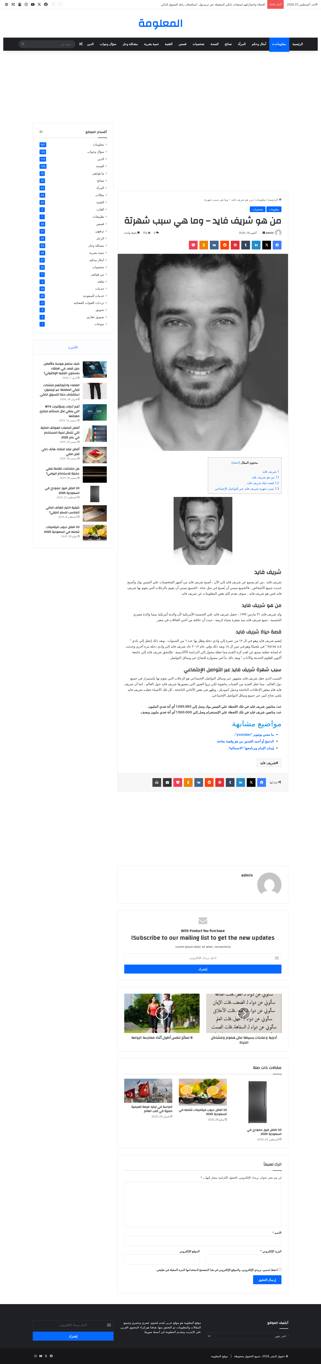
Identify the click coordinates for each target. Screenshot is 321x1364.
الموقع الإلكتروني (189, 1251)
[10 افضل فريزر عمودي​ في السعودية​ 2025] (257, 1102)
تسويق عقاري (95, 317)
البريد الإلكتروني (270, 1251)
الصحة (215, 44)
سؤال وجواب (108, 44)
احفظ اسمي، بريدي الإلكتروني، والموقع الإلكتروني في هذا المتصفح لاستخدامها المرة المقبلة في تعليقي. (217, 1270)
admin (270, 232)
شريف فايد (270, 471)
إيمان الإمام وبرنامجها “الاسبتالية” (251, 748)
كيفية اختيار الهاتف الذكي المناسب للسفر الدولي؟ (62, 510)
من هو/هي (97, 274)
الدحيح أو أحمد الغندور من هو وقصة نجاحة (245, 741)
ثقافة (101, 281)
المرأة (242, 44)
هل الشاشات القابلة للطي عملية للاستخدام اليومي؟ (62, 471)
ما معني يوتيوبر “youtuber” (254, 734)
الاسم (277, 1232)
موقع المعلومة (219, 1356)
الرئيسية (297, 44)
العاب (100, 209)
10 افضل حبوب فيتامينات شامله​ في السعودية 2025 (203, 1112)
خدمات (99, 288)
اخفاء (236, 462)
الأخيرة (73, 347)
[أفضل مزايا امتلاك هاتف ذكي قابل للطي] (95, 455)
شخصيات (198, 44)
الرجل (100, 238)
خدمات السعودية (93, 296)
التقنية (169, 44)
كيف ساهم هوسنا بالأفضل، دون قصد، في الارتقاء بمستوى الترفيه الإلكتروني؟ (61, 368)
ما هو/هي (98, 173)
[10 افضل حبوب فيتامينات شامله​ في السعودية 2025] (203, 1092)
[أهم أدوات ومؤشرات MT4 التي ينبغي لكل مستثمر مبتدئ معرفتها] (95, 412)
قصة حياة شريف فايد (263, 483)
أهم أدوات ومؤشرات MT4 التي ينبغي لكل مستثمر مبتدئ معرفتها (59, 411)
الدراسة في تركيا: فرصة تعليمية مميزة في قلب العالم (151, 1109)
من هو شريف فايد (265, 477)
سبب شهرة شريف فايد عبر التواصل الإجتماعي (247, 488)
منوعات (99, 324)
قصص (182, 44)
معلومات (280, 44)
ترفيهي (99, 231)
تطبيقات (98, 216)
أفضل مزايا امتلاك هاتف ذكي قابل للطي (60, 451)
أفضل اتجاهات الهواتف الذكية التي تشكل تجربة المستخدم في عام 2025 (60, 432)
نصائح (228, 44)
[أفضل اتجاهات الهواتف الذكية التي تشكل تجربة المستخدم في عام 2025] (95, 433)
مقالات (99, 195)
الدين (90, 44)
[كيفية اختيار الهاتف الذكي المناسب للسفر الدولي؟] (95, 513)
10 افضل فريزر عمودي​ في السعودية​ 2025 (264, 1132)
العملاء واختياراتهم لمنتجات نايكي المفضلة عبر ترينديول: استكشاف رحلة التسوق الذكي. (59, 389)
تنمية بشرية (151, 44)
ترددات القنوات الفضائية (89, 303)
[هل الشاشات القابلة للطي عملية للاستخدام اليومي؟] (95, 474)
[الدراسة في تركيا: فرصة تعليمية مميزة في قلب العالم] (148, 1091)
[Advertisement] (160, 85)
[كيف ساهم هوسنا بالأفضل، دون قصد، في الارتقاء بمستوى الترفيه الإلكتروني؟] (95, 369)
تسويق (100, 310)
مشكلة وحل (130, 44)
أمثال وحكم (259, 44)
